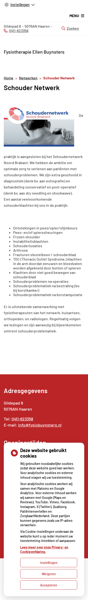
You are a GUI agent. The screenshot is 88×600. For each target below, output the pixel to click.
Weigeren (49, 574)
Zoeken (73, 28)
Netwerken (28, 78)
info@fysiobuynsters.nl (39, 424)
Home (8, 78)
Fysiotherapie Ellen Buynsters (34, 52)
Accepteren (48, 585)
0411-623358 (22, 418)
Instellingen (48, 563)
